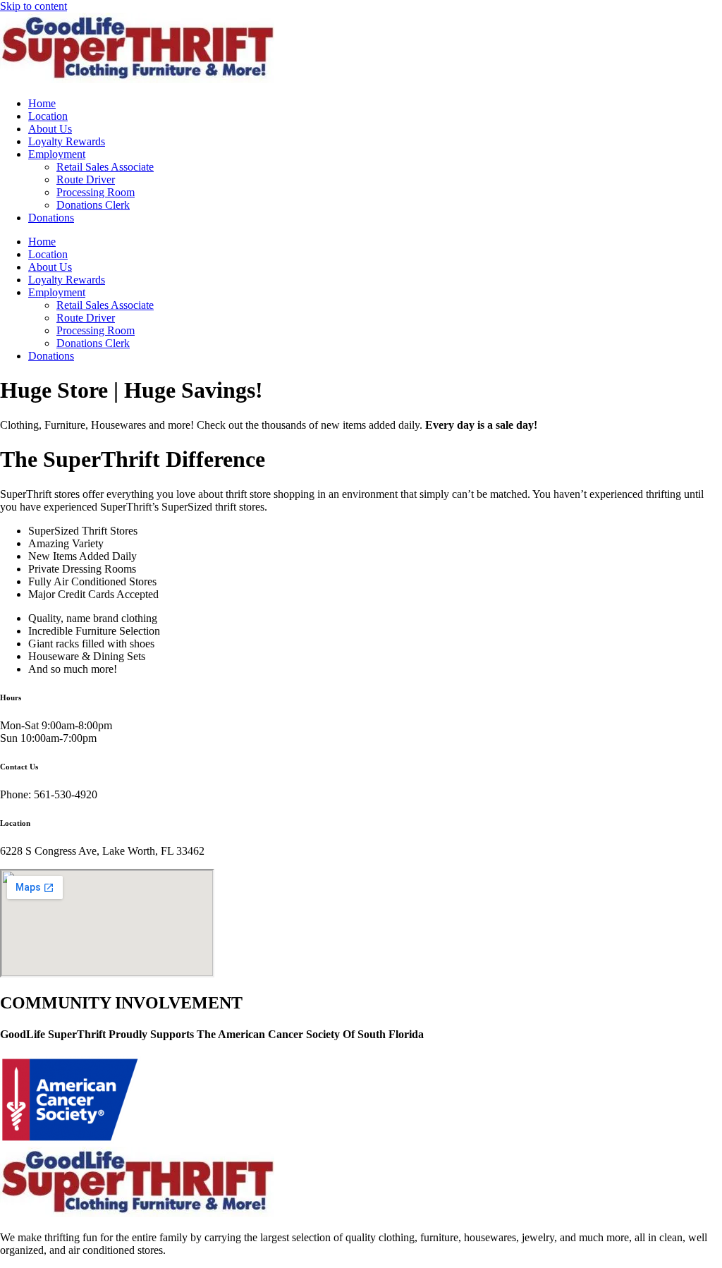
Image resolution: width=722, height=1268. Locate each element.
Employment (56, 154)
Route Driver (85, 179)
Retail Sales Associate (105, 167)
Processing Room (95, 192)
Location (48, 116)
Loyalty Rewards (66, 141)
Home (42, 103)
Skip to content (33, 6)
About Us (50, 129)
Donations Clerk (93, 205)
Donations (51, 218)
